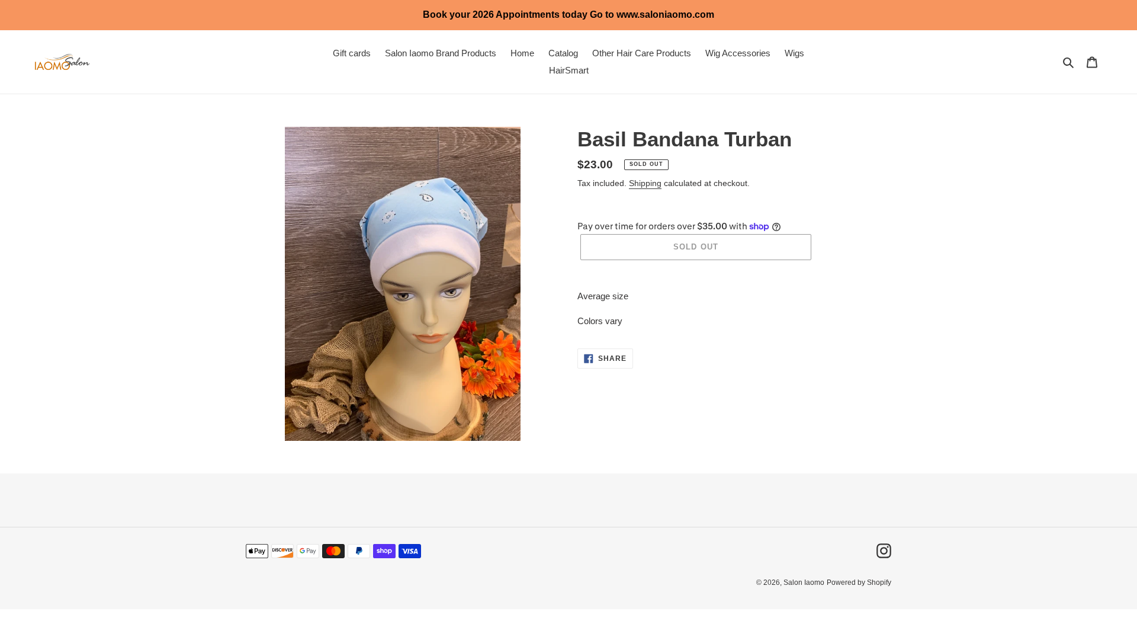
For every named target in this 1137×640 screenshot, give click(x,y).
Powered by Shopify (859, 582)
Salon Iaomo (803, 582)
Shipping (645, 183)
